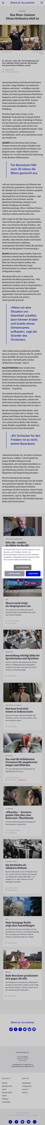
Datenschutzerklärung (22, 559)
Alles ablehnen (22, 567)
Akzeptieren (33, 574)
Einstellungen (14, 574)
